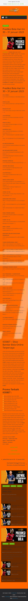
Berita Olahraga (6, 486)
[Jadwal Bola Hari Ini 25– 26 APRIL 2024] (14, 477)
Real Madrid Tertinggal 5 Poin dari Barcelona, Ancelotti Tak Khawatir (16, 464)
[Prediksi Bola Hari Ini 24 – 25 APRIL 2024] (5, 564)
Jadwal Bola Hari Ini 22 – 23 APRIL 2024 (18, 513)
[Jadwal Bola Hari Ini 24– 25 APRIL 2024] (5, 507)
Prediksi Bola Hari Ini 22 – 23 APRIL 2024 (18, 571)
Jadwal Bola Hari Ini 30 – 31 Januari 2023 (13, 459)
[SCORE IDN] (3, 17)
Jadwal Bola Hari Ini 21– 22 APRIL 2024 (18, 521)
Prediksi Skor (5, 25)
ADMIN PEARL (13, 494)
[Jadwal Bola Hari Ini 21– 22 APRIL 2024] (5, 522)
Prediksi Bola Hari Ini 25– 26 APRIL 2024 (13, 548)
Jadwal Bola (13, 486)
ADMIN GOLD (14, 35)
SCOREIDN (5, 52)
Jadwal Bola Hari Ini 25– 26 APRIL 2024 (13, 490)
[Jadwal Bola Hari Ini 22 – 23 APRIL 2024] (5, 514)
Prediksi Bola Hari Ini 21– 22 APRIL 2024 (11, 578)
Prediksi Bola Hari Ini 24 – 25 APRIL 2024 (18, 563)
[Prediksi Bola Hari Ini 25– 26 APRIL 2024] (14, 535)
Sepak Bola (20, 486)
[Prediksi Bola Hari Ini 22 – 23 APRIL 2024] (5, 572)
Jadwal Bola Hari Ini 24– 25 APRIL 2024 (18, 506)
